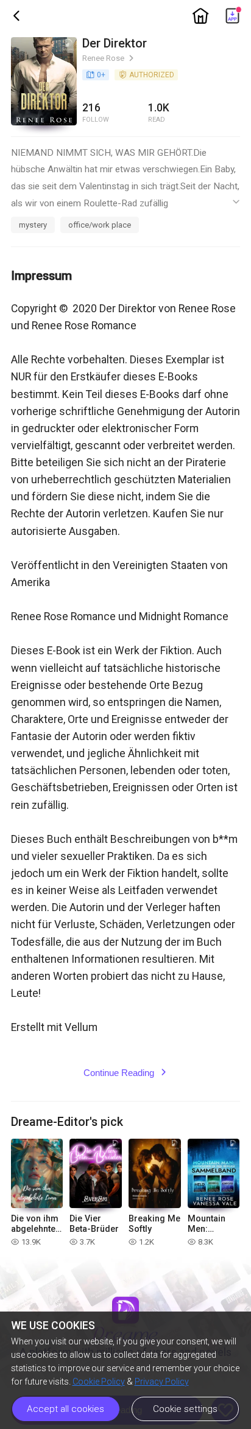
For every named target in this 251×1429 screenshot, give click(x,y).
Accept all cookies (65, 1408)
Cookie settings (185, 1408)
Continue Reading (125, 1072)
